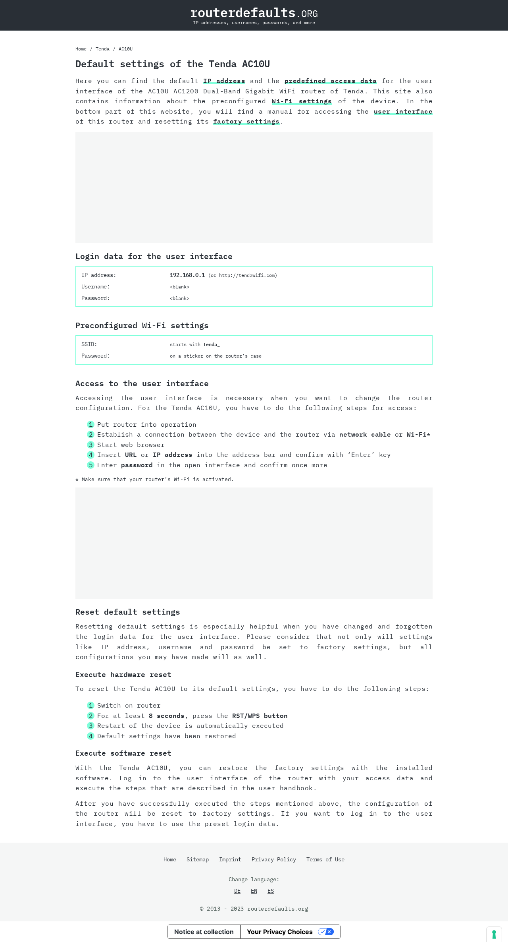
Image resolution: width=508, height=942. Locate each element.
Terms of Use (325, 859)
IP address (224, 81)
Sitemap (198, 859)
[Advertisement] (254, 187)
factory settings (246, 121)
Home (81, 49)
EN (254, 890)
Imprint (230, 859)
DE (237, 890)
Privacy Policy (274, 859)
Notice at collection (204, 932)
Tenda (103, 49)
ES (270, 890)
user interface (403, 111)
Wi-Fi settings (302, 101)
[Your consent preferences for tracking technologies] (494, 934)
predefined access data (331, 81)
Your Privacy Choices (280, 932)
